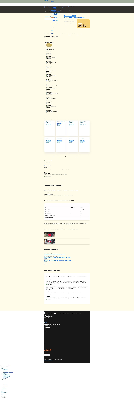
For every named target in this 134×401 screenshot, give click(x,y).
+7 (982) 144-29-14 (48, 349)
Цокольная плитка (55, 13)
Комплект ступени (55, 20)
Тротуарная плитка (55, 6)
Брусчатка (54, 7)
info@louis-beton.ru (47, 350)
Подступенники (54, 19)
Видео (52, 33)
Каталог (52, 4)
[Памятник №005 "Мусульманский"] (61, 138)
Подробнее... (46, 258)
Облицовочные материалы (56, 11)
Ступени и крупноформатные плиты (51, 263)
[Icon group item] (46, 327)
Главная (52, 1)
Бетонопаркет (54, 8)
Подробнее (58, 125)
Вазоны (53, 21)
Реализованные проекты (54, 36)
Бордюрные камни (4, 379)
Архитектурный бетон (4, 389)
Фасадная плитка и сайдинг (6, 375)
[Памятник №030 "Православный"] (84, 138)
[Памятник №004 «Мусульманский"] (50, 138)
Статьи (52, 30)
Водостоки (4, 380)
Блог (2, 394)
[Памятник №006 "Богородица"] (73, 138)
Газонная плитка (53, 10)
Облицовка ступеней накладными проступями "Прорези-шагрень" (58, 260)
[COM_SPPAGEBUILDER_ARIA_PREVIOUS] (46, 301)
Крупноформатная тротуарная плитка (8, 372)
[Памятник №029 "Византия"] (61, 121)
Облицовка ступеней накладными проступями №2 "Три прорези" (57, 257)
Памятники (55, 17)
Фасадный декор (55, 14)
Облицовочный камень (7, 376)
